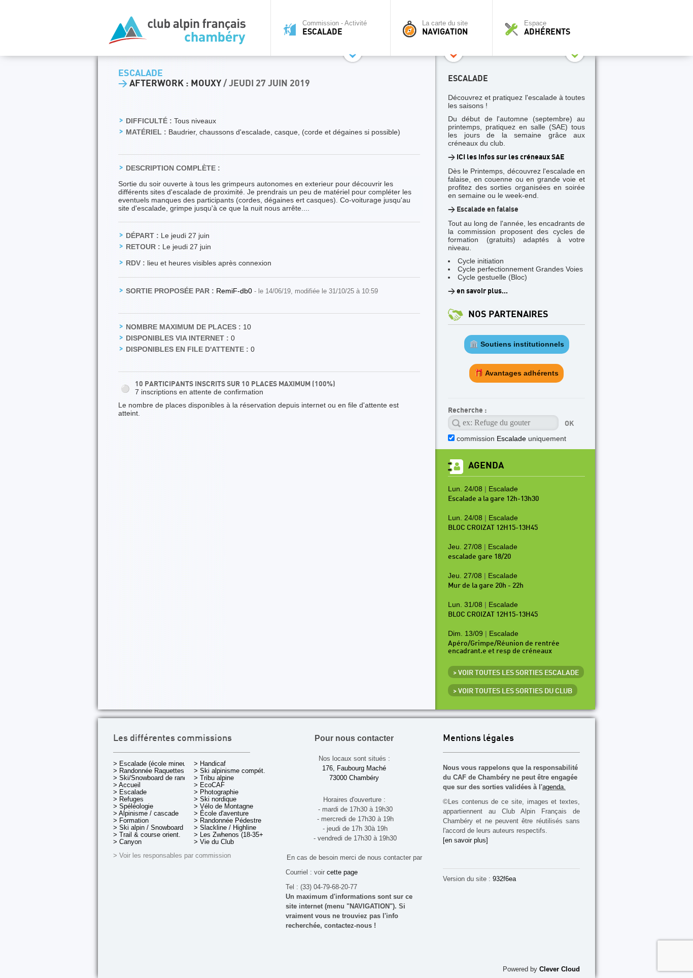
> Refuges (128, 799)
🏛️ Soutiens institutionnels (516, 344)
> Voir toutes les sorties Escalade (516, 673)
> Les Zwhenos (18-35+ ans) (236, 834)
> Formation (131, 820)
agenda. (554, 787)
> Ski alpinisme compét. (229, 770)
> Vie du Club (214, 842)
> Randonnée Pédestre (227, 820)
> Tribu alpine (214, 778)
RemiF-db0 (235, 291)
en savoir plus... (482, 291)
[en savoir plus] (465, 840)
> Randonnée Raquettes (148, 770)
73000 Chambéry (354, 778)
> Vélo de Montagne (223, 806)
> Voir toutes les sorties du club (512, 691)
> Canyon (127, 842)
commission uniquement (511, 438)
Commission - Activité (334, 28)
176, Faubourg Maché (354, 768)
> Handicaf (210, 763)
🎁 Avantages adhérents (516, 373)
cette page (342, 872)
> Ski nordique (215, 799)
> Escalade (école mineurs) (153, 763)
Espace (547, 28)
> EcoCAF (209, 785)
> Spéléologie (133, 806)
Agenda (486, 465)
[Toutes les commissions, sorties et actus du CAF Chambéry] (181, 33)
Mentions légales (478, 738)
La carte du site (445, 28)
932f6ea (504, 879)
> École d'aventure (221, 813)
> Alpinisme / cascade (146, 813)
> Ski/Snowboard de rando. (153, 778)
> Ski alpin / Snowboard (148, 827)
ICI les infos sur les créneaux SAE (510, 157)
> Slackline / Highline (225, 827)
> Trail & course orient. (147, 834)
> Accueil (127, 785)
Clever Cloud (559, 969)
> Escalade (130, 792)
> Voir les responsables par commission (172, 855)
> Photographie (216, 792)
